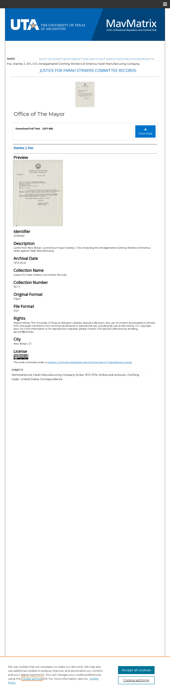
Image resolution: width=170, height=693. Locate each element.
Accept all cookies (136, 670)
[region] (85, 674)
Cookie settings (32, 678)
